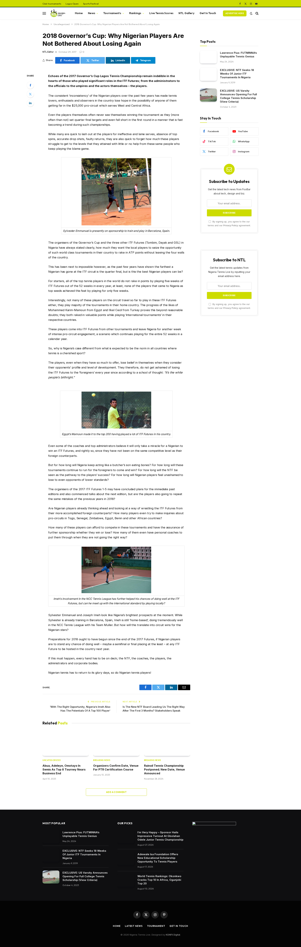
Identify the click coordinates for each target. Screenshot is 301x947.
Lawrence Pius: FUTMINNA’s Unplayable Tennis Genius (238, 54)
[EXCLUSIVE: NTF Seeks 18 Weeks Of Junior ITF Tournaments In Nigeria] (208, 74)
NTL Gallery (186, 13)
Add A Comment (116, 792)
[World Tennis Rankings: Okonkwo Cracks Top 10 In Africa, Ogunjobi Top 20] (125, 880)
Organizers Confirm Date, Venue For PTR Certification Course (115, 767)
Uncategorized (52, 760)
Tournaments (112, 13)
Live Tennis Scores (161, 13)
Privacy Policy (230, 225)
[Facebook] (30, 85)
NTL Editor (48, 51)
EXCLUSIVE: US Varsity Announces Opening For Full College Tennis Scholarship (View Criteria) (238, 96)
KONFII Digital (173, 934)
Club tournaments (52, 3)
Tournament (156, 926)
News (91, 13)
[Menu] (44, 13)
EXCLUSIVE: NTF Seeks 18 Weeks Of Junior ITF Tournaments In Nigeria (237, 73)
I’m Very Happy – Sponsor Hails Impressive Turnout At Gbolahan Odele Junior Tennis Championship (160, 836)
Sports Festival (91, 3)
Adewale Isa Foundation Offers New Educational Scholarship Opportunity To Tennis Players (157, 858)
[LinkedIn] (30, 102)
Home (79, 13)
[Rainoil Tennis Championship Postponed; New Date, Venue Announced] (167, 743)
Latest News (134, 926)
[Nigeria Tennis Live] (57, 13)
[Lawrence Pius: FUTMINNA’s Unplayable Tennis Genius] (208, 56)
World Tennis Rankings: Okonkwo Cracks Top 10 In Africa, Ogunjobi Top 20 (159, 879)
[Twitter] (30, 94)
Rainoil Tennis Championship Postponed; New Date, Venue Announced (164, 769)
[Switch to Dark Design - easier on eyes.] (251, 13)
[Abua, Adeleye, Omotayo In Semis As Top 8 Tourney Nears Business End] (66, 743)
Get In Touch (208, 13)
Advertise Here (234, 13)
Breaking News (101, 760)
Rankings (135, 13)
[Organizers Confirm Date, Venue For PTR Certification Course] (116, 743)
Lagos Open (72, 3)
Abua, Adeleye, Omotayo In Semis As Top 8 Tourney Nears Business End (64, 769)
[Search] (256, 13)
